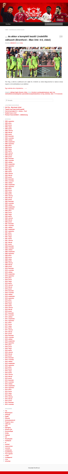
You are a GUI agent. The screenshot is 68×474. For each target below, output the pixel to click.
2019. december (9, 268)
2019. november (9, 270)
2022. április (8, 216)
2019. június (8, 279)
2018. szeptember (10, 296)
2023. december (9, 179)
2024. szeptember (10, 164)
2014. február (8, 399)
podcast (7, 444)
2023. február (8, 197)
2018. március (9, 307)
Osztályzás (8, 440)
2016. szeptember (10, 341)
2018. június (8, 302)
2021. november (9, 225)
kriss (21, 43)
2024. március (9, 173)
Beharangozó (8, 412)
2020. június (8, 257)
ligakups (7, 435)
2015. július (8, 367)
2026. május (8, 127)
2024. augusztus (9, 166)
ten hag (42, 94)
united (7, 455)
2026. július (8, 123)
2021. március (9, 240)
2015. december (9, 358)
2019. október (8, 272)
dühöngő (12, 92)
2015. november (9, 359)
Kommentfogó (9, 431)
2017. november (9, 315)
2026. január (8, 134)
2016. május (8, 348)
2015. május (8, 371)
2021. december (9, 223)
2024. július (8, 168)
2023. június (8, 190)
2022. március (9, 218)
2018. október (8, 294)
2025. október (8, 140)
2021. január (8, 244)
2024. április (8, 171)
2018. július (8, 300)
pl (5, 442)
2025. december (9, 136)
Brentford (34, 92)
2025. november (9, 138)
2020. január (8, 266)
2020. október (8, 250)
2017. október (8, 317)
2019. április (8, 283)
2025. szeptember (10, 142)
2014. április (8, 395)
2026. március (9, 130)
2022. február (8, 220)
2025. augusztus (9, 143)
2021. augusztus (9, 231)
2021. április (8, 238)
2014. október (8, 384)
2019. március (9, 285)
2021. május (8, 236)
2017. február (8, 332)
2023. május (8, 192)
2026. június (8, 125)
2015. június (8, 369)
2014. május (8, 393)
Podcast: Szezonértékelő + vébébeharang (16, 115)
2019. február (8, 287)
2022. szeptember (10, 207)
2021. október (8, 227)
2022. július (8, 210)
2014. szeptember (10, 385)
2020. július (8, 255)
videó (52, 94)
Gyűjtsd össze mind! (10, 113)
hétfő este (7, 424)
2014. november (9, 382)
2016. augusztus (9, 343)
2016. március (9, 352)
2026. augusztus (9, 121)
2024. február (8, 175)
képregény (8, 427)
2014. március (9, 397)
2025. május (8, 149)
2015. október (8, 361)
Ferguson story (9, 422)
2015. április (8, 372)
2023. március (9, 195)
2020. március (9, 263)
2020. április (8, 261)
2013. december (9, 402)
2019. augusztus (9, 276)
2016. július (8, 344)
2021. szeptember (10, 229)
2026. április (8, 128)
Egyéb (16, 92)
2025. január (8, 156)
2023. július (8, 188)
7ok (6, 411)
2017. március (9, 330)
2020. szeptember (10, 251)
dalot (51, 92)
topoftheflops (8, 452)
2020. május (8, 259)
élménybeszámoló (10, 420)
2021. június (8, 235)
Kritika (25, 92)
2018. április (8, 305)
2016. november (9, 337)
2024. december (9, 158)
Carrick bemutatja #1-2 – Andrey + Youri (16, 111)
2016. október (8, 339)
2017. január (8, 333)
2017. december (9, 313)
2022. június (8, 212)
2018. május (8, 304)
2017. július (8, 322)
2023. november (9, 181)
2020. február (8, 264)
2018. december (9, 291)
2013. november (9, 404)
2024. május (8, 169)
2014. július (8, 389)
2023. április (8, 194)
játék (6, 425)
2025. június (8, 147)
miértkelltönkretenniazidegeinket (13, 94)
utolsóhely (47, 94)
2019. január (8, 289)
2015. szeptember (10, 363)
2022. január (8, 222)
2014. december (9, 380)
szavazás (7, 448)
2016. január (8, 356)
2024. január (8, 177)
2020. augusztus (9, 253)
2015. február (8, 376)
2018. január (8, 311)
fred (54, 92)
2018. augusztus (9, 298)
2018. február (8, 309)
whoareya (7, 461)
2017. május (8, 326)
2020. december (9, 246)
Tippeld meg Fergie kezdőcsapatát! (14, 109)
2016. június (8, 346)
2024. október (8, 162)
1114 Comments (61, 37)
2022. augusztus (9, 209)
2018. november (9, 292)
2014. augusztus (9, 387)
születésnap (8, 450)
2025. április (8, 151)
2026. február (8, 132)
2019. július (8, 277)
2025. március (9, 153)
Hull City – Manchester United (13, 107)
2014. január (8, 400)
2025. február (8, 155)
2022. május (8, 214)
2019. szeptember (10, 274)
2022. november (9, 203)
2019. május (8, 281)
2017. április (8, 328)
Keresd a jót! (8, 429)
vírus (6, 459)
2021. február (8, 242)
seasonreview (9, 446)
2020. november (9, 248)
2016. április (8, 350)
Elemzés (21, 92)
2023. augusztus (9, 186)
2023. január (8, 199)
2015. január (8, 378)
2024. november (9, 160)
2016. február (8, 354)
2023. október (8, 183)
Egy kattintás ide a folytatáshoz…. (15, 88)
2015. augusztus (9, 365)
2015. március (9, 374)
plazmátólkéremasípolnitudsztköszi (31, 94)
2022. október (8, 205)
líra (6, 437)
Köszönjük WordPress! (34, 468)
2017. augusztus (9, 320)
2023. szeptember (10, 184)
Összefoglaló (8, 439)
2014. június (8, 391)
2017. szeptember (10, 318)
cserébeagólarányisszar (43, 92)
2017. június (8, 324)
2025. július (8, 145)
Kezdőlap (8, 24)
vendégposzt (8, 457)
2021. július (8, 233)
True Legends (9, 453)
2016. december (9, 335)
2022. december (9, 201)
